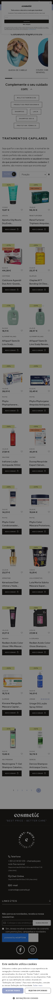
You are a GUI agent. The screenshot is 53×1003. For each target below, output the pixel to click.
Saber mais (37, 985)
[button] (26, 998)
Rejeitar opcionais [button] (38, 990)
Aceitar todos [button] (13, 990)
